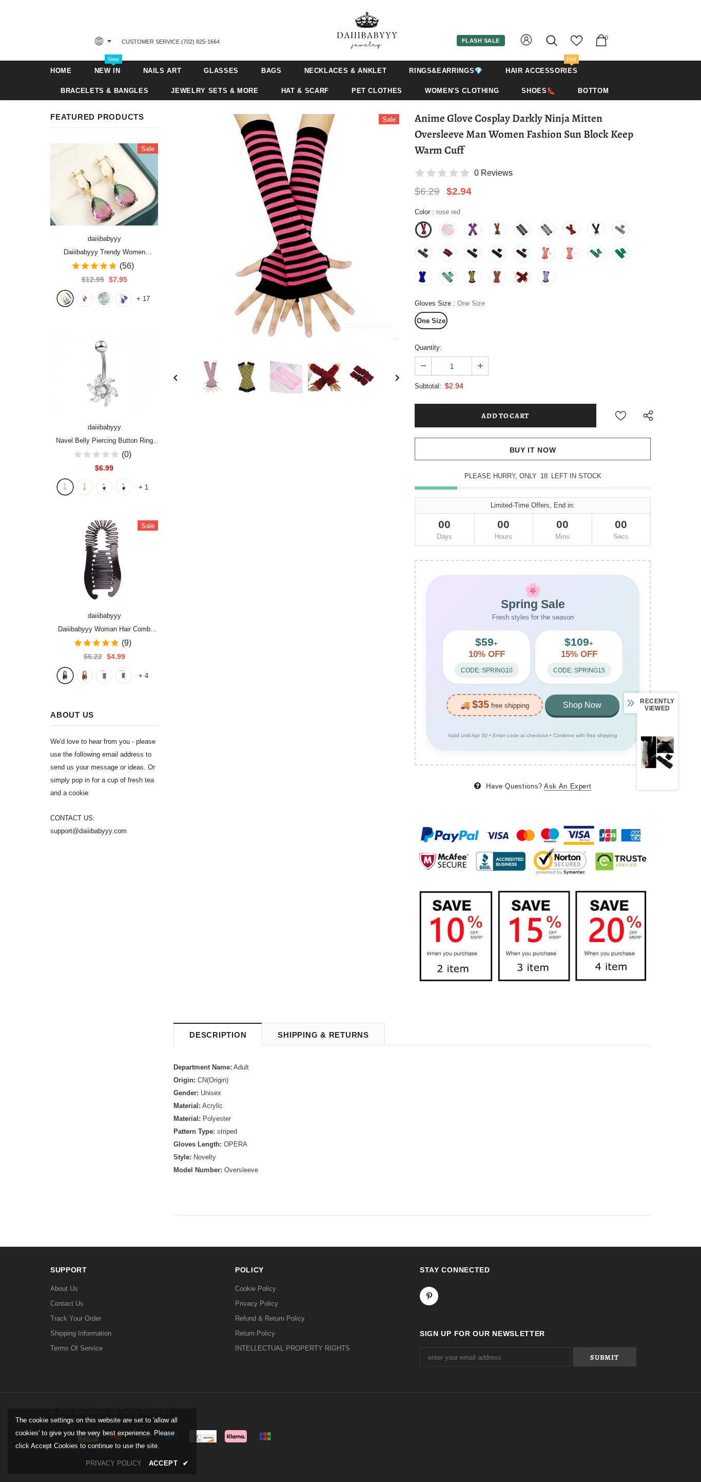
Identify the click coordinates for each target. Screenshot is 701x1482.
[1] (65, 487)
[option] (286, 227)
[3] (104, 487)
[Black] (65, 675)
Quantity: (428, 347)
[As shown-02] (123, 675)
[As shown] (104, 675)
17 (143, 299)
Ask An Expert (567, 786)
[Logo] (367, 30)
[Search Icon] (552, 40)
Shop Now (582, 705)
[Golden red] (84, 298)
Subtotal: (428, 386)
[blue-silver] (123, 298)
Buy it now (533, 450)
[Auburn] (84, 675)
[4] (123, 487)
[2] (84, 487)
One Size (431, 321)
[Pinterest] (429, 1296)
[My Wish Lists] (576, 44)
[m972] (104, 298)
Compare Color (369, 325)
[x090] (65, 298)
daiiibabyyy (104, 238)
